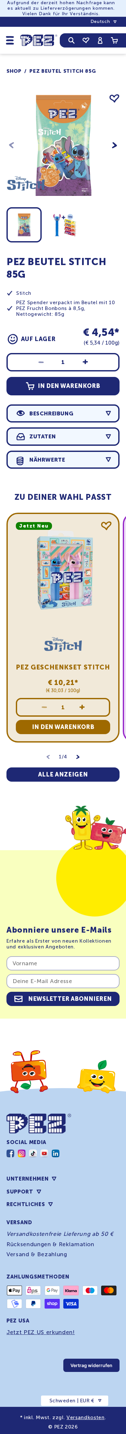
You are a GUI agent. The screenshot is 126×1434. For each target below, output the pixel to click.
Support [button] (19, 1192)
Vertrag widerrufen (91, 1365)
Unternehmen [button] (27, 1179)
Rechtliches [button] (25, 1204)
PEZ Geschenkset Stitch (63, 667)
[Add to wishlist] (114, 98)
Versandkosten (86, 1417)
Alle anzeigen (63, 774)
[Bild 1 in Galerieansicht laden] (24, 224)
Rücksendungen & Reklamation (50, 1244)
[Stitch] (25, 201)
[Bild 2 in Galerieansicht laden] (64, 224)
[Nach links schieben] (11, 145)
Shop (14, 71)
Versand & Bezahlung (36, 1254)
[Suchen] (71, 40)
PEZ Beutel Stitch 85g (62, 71)
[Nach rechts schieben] (115, 145)
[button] (10, 40)
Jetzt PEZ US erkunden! (40, 1332)
